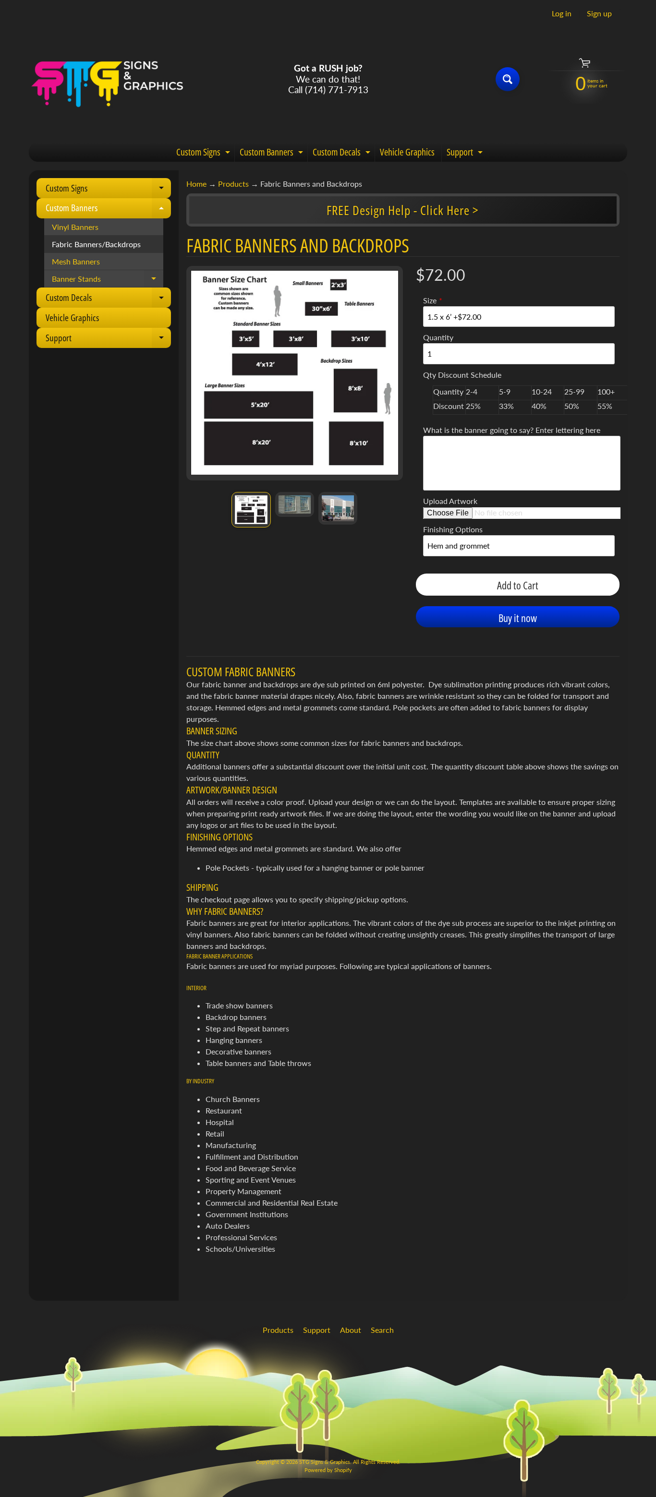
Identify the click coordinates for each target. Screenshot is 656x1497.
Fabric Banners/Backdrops (96, 244)
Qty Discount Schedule (462, 374)
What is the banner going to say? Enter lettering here (511, 429)
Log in (561, 13)
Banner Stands (107, 280)
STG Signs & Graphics (324, 1462)
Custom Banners (272, 153)
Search (382, 1329)
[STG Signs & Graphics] (107, 79)
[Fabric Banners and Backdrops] (250, 509)
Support (466, 153)
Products (233, 183)
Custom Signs (204, 153)
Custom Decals (343, 153)
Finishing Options (453, 529)
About (350, 1329)
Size (430, 300)
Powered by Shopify (328, 1470)
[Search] (508, 79)
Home (196, 183)
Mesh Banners (76, 261)
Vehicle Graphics (407, 151)
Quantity (438, 337)
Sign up (599, 13)
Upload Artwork (450, 500)
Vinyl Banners (75, 226)
